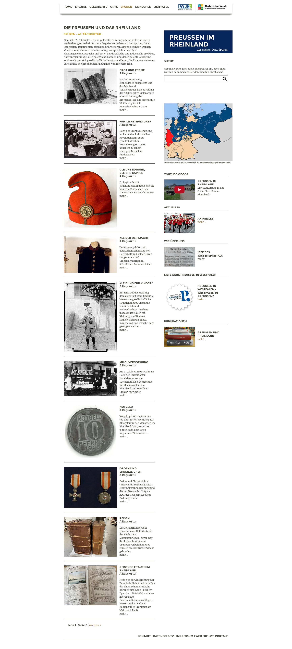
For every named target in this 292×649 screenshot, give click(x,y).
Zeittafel (161, 7)
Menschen (143, 7)
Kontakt (144, 636)
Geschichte (98, 7)
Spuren (126, 7)
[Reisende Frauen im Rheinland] (90, 604)
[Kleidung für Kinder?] (90, 350)
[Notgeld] (90, 457)
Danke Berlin (185, 7)
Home (68, 7)
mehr (122, 110)
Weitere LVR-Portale (212, 636)
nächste (94, 625)
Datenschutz (163, 636)
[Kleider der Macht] (90, 272)
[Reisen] (90, 555)
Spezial (81, 7)
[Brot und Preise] (90, 103)
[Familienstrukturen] (90, 156)
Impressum (184, 636)
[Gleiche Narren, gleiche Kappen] (90, 226)
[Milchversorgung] (90, 395)
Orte (114, 7)
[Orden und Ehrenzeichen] (90, 507)
